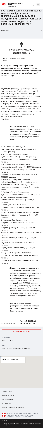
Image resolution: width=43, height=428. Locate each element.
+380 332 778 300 (8, 340)
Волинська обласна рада (15, 4)
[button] (38, 4)
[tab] (21, 31)
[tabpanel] (21, 183)
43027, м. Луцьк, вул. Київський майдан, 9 (16, 348)
